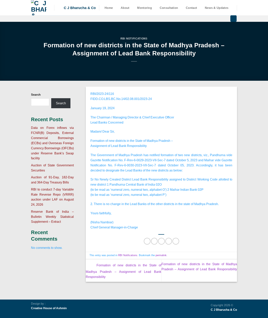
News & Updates (216, 7)
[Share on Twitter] (154, 241)
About (125, 7)
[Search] (233, 18)
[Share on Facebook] (147, 241)
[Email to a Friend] (161, 241)
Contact (191, 7)
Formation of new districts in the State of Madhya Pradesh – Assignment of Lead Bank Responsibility (123, 271)
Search (36, 94)
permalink (161, 255)
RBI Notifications (133, 38)
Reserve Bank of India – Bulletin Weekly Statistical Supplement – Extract (52, 217)
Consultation (169, 7)
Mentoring (144, 7)
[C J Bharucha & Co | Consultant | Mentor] (39, 7)
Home (109, 7)
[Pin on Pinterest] (168, 241)
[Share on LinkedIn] (175, 241)
